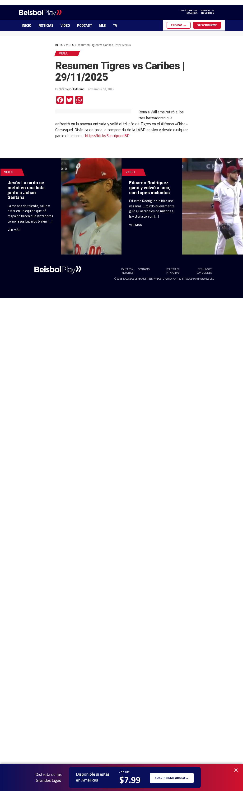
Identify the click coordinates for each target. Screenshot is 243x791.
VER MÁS (14, 230)
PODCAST (84, 25)
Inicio (59, 45)
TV (115, 25)
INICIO (26, 25)
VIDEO (65, 25)
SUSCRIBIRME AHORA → (172, 777)
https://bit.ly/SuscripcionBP (107, 136)
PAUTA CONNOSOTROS (207, 11)
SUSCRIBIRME (207, 25)
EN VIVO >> (178, 25)
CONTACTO (144, 269)
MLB (102, 25)
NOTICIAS (45, 25)
